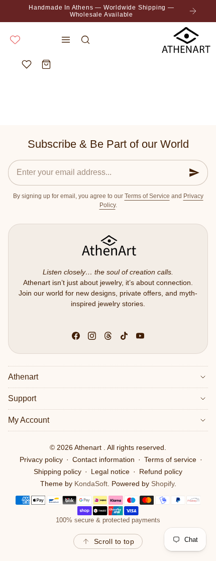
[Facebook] (76, 336)
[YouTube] (140, 336)
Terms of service (170, 459)
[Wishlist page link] (15, 40)
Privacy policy (41, 459)
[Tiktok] (124, 336)
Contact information (103, 459)
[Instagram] (92, 336)
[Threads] (108, 336)
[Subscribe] (194, 172)
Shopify (162, 484)
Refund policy (160, 472)
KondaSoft (90, 484)
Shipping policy (57, 472)
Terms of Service (147, 196)
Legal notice (110, 472)
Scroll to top (114, 541)
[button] (66, 39)
